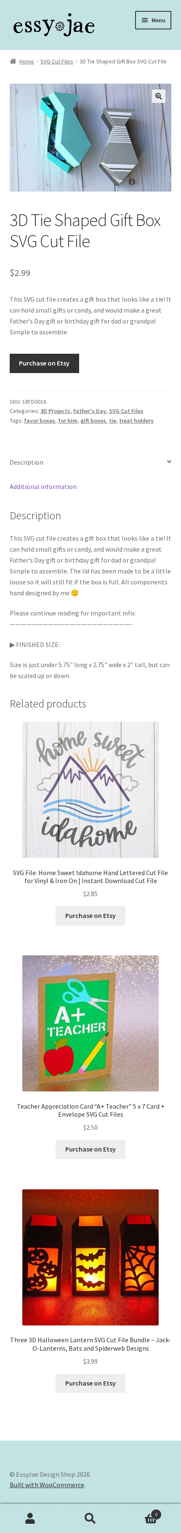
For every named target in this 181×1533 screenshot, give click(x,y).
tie (112, 420)
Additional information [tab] (43, 486)
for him (67, 420)
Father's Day (89, 411)
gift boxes (93, 420)
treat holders (136, 420)
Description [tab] (26, 462)
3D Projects (55, 411)
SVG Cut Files (56, 61)
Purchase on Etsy (44, 363)
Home (26, 61)
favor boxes (39, 420)
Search (90, 1518)
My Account (30, 1518)
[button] (158, 96)
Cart (139, 1511)
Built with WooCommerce (47, 1484)
